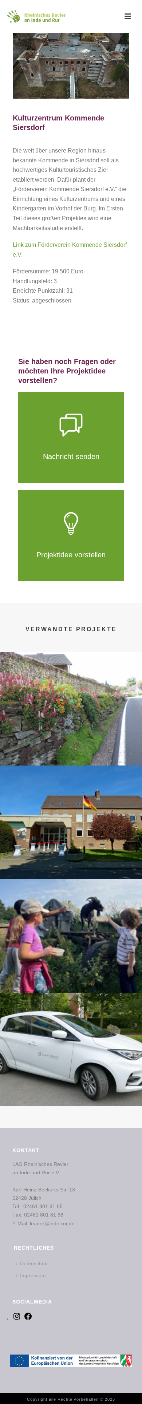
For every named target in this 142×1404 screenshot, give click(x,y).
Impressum (33, 1275)
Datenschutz (34, 1263)
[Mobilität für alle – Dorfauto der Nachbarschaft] (71, 1022)
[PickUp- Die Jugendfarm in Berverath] (71, 908)
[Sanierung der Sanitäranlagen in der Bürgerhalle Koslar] (71, 795)
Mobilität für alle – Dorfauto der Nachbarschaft (71, 1087)
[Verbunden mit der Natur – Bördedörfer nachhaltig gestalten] (71, 681)
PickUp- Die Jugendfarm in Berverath (71, 965)
